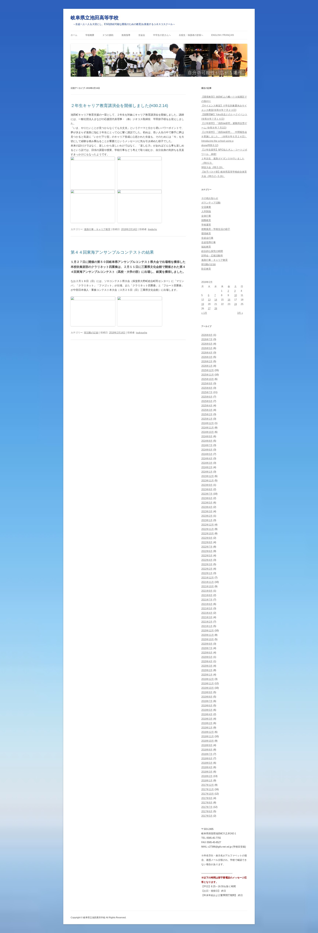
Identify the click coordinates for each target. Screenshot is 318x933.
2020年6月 (207, 652)
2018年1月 (207, 780)
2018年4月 (207, 767)
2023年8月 (207, 489)
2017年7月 (207, 807)
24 (235, 304)
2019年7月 (207, 701)
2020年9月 (207, 643)
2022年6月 (207, 551)
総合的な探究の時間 (212, 251)
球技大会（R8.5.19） (212, 167)
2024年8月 (207, 440)
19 (202, 304)
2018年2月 (207, 776)
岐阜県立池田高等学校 (95, 17)
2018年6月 (207, 758)
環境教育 (206, 233)
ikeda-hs (152, 229)
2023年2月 (207, 515)
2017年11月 (207, 789)
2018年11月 (207, 736)
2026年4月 (207, 352)
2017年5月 (207, 815)
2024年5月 (207, 454)
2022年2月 (207, 568)
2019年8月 (207, 696)
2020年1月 (207, 674)
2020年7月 (207, 648)
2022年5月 (207, 555)
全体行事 (206, 216)
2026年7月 (207, 339)
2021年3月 (207, 617)
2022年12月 (207, 524)
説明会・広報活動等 (212, 255)
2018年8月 (207, 749)
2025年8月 (207, 388)
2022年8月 (207, 542)
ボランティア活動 (210, 202)
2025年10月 (207, 379)
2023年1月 (207, 520)
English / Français (222, 35)
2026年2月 (207, 361)
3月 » (240, 313)
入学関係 (206, 211)
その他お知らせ (209, 198)
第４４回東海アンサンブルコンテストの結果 (112, 252)
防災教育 (206, 268)
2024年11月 (207, 427)
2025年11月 (207, 374)
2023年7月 (207, 493)
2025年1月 (207, 418)
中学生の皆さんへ (162, 35)
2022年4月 (207, 560)
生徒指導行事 (208, 242)
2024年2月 (207, 467)
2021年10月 (207, 586)
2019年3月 (207, 718)
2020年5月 (207, 657)
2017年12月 (207, 785)
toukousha (141, 332)
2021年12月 (207, 577)
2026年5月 (207, 348)
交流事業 (206, 207)
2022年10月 (207, 533)
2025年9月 (207, 383)
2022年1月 (207, 573)
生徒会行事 (207, 238)
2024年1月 (207, 471)
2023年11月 (207, 480)
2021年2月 (207, 621)
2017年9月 (207, 798)
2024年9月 (207, 436)
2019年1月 (207, 727)
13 (209, 299)
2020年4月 (207, 661)
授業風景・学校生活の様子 (215, 229)
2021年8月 (207, 595)
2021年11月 (207, 582)
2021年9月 (207, 590)
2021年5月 (207, 608)
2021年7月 (207, 599)
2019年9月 (207, 692)
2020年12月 (207, 630)
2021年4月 (207, 613)
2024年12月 (207, 423)
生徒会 (141, 35)
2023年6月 (207, 498)
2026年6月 (207, 343)
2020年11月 (207, 635)
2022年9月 (207, 538)
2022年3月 (207, 564)
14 (215, 299)
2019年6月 (207, 705)
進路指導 (125, 35)
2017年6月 (207, 811)
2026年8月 (207, 335)
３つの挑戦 (107, 35)
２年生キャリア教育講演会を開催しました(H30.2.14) (119, 105)
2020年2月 (207, 670)
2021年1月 (207, 626)
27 (209, 308)
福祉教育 (206, 246)
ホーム (74, 35)
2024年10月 (207, 432)
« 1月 (204, 313)
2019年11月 (207, 683)
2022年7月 (207, 546)
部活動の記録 (91, 332)
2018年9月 (207, 745)
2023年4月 (207, 507)
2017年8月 (207, 802)
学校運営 (206, 224)
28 (215, 308)
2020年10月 (207, 639)
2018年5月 (207, 763)
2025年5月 (207, 401)
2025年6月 (207, 396)
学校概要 (89, 35)
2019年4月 (207, 714)
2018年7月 (207, 754)
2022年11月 (207, 529)
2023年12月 (207, 476)
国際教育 (206, 220)
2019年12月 (207, 679)
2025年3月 (207, 410)
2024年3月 (207, 463)
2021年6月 (207, 604)
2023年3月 (207, 511)
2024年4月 (207, 458)
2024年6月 (207, 449)
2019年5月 (207, 710)
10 (235, 295)
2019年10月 (207, 688)
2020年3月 (207, 665)
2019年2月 (207, 723)
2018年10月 (207, 740)
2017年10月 (207, 793)
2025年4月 (207, 405)
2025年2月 (207, 414)
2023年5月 (207, 502)
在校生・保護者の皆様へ (191, 35)
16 (229, 299)
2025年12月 (207, 370)
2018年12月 (207, 732)
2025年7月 (207, 392)
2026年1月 (207, 365)
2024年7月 (207, 445)
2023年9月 (207, 485)
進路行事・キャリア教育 (97, 229)
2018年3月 (207, 771)
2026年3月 (207, 357)
